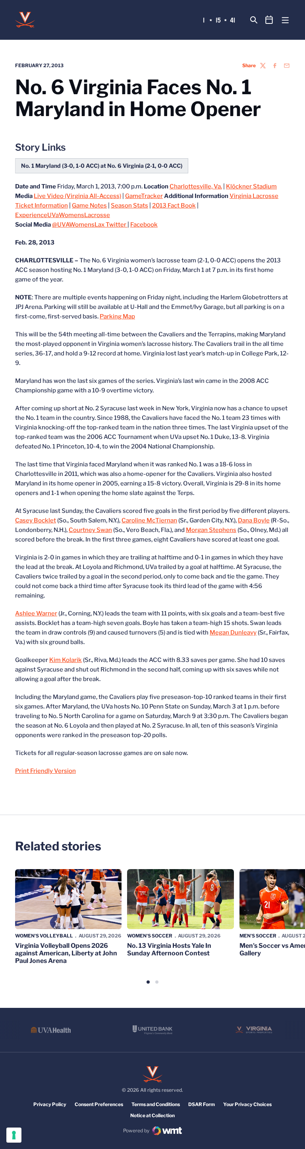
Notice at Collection (152, 1115)
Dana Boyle (254, 520)
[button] (148, 982)
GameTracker (144, 196)
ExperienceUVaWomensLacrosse (62, 215)
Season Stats (129, 205)
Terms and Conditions (155, 1104)
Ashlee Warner (36, 613)
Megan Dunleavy (233, 632)
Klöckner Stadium (251, 186)
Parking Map (117, 316)
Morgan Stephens (211, 530)
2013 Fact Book (174, 205)
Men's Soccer (257, 936)
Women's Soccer (149, 936)
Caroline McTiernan (149, 520)
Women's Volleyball (44, 936)
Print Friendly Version (45, 770)
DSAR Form (201, 1104)
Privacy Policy (49, 1104)
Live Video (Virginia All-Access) (77, 196)
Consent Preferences (99, 1104)
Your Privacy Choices (247, 1104)
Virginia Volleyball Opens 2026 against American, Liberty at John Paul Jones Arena (66, 953)
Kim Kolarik (65, 660)
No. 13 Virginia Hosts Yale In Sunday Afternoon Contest (169, 949)
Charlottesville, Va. (196, 186)
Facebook (144, 224)
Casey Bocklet (35, 520)
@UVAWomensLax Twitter (89, 224)
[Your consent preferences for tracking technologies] (13, 1135)
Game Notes (89, 205)
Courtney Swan (90, 530)
